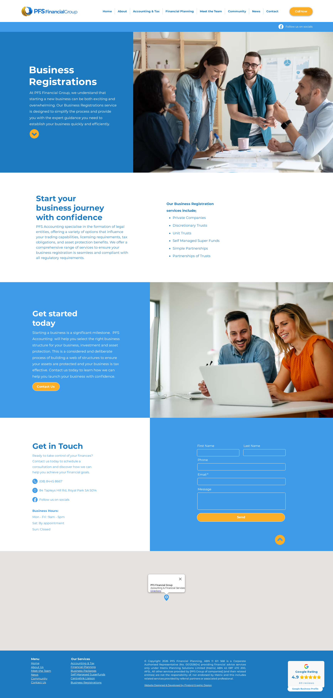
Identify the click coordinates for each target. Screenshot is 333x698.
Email (202, 474)
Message (204, 489)
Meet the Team (41, 671)
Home (35, 663)
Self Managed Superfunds (88, 674)
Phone (203, 460)
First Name (205, 445)
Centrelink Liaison (83, 678)
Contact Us (38, 682)
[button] (146, 11)
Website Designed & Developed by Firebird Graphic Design (178, 685)
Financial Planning (83, 667)
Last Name (252, 445)
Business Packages (83, 671)
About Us (37, 667)
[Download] (34, 133)
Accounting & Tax (82, 663)
